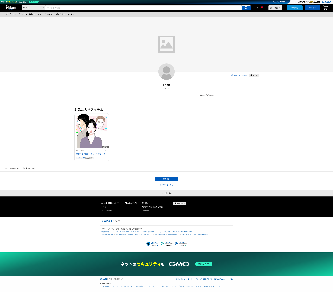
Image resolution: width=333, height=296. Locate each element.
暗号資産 (198, 286)
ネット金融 (190, 286)
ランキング (49, 14)
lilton (18, 168)
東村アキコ (80, 151)
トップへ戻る (166, 193)
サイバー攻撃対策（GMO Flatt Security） (167, 234)
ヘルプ (104, 207)
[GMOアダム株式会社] (110, 221)
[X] (257, 7)
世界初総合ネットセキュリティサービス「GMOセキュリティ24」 (120, 232)
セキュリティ (150, 286)
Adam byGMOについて (110, 203)
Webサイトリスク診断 (163, 232)
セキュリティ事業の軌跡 (201, 234)
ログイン (312, 8)
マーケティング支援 (162, 286)
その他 (218, 286)
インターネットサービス (107, 286)
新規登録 (294, 8)
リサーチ (173, 286)
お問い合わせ (106, 211)
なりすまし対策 (186, 234)
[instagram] (262, 7)
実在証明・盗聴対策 (107, 234)
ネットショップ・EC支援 (124, 286)
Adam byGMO (10, 168)
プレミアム (22, 14)
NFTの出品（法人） (130, 203)
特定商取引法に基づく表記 (152, 207)
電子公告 (145, 211)
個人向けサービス (208, 286)
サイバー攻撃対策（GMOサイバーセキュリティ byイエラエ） (134, 234)
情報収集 (181, 286)
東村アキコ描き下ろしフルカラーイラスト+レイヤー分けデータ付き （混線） (91, 154)
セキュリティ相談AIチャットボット (183, 231)
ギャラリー (60, 14)
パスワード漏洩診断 (148, 232)
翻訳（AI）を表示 (208, 95)
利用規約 (145, 203)
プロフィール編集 (240, 75)
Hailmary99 (81, 158)
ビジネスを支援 (139, 286)
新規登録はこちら (166, 185)
